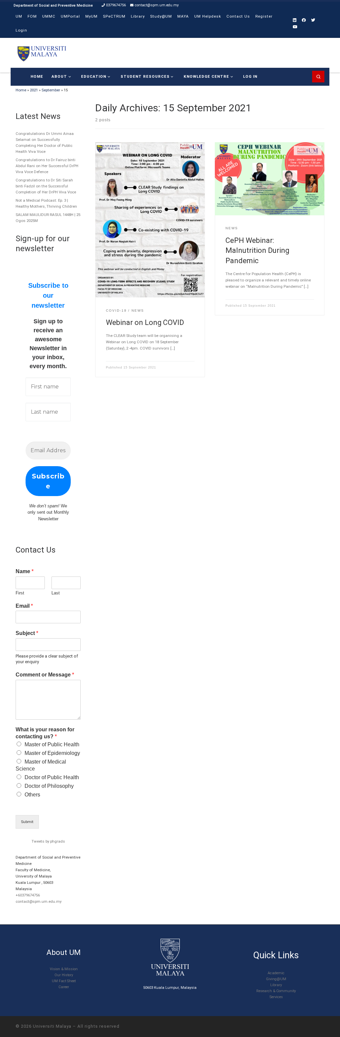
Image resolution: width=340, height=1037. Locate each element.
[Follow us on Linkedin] (295, 20)
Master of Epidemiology (52, 753)
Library (276, 985)
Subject (27, 633)
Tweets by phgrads (48, 841)
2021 (34, 90)
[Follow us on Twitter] (313, 20)
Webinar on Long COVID (145, 322)
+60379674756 (28, 895)
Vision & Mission (64, 969)
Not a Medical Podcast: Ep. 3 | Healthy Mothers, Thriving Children (46, 203)
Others (32, 794)
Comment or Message (45, 674)
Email (24, 606)
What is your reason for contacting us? (45, 733)
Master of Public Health (52, 744)
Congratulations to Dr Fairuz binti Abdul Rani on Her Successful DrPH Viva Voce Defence (47, 165)
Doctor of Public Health (52, 777)
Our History (63, 975)
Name (25, 571)
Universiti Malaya (52, 1026)
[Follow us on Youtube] (295, 27)
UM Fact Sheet (64, 981)
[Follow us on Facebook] (304, 20)
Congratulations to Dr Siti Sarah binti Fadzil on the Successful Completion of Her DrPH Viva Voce (46, 186)
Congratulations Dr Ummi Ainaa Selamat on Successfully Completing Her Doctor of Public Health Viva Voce (45, 142)
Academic (276, 973)
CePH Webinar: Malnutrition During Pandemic (257, 250)
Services (276, 997)
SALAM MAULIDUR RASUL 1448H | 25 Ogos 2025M (48, 217)
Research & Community (276, 991)
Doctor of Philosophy (49, 786)
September (51, 90)
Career (63, 987)
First (20, 592)
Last (55, 592)
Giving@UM (276, 979)
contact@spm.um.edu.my (38, 901)
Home (21, 90)
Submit (27, 821)
